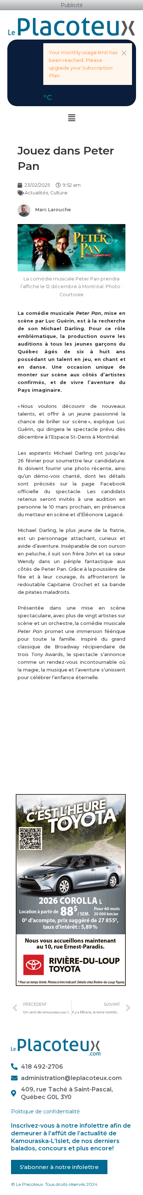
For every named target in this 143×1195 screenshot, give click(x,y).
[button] (123, 53)
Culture (58, 193)
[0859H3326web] (71, 890)
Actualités (36, 193)
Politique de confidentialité (45, 1111)
